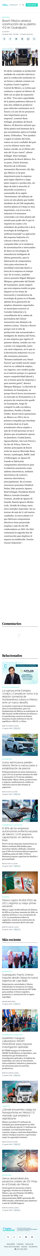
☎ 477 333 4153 (20, 1249)
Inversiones (7, 1175)
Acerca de (29, 1244)
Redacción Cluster (10, 792)
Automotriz (7, 759)
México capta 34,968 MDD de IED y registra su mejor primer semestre (19, 903)
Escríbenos (33, 1246)
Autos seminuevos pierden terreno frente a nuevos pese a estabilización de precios (19, 765)
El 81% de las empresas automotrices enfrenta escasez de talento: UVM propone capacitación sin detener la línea (20, 834)
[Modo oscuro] (20, 5)
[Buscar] (23, 5)
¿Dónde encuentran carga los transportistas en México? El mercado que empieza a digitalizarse (19, 1114)
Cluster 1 (6, 31)
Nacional (6, 17)
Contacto (20, 1244)
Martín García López (10, 726)
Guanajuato (7, 971)
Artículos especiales (10, 687)
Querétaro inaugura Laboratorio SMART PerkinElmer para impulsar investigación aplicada (17, 1042)
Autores (24, 1246)
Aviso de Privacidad (12, 1246)
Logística (6, 1106)
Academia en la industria (12, 825)
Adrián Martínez (8, 1001)
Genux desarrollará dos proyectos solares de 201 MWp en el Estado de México (19, 1181)
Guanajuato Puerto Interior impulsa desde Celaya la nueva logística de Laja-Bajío (20, 977)
